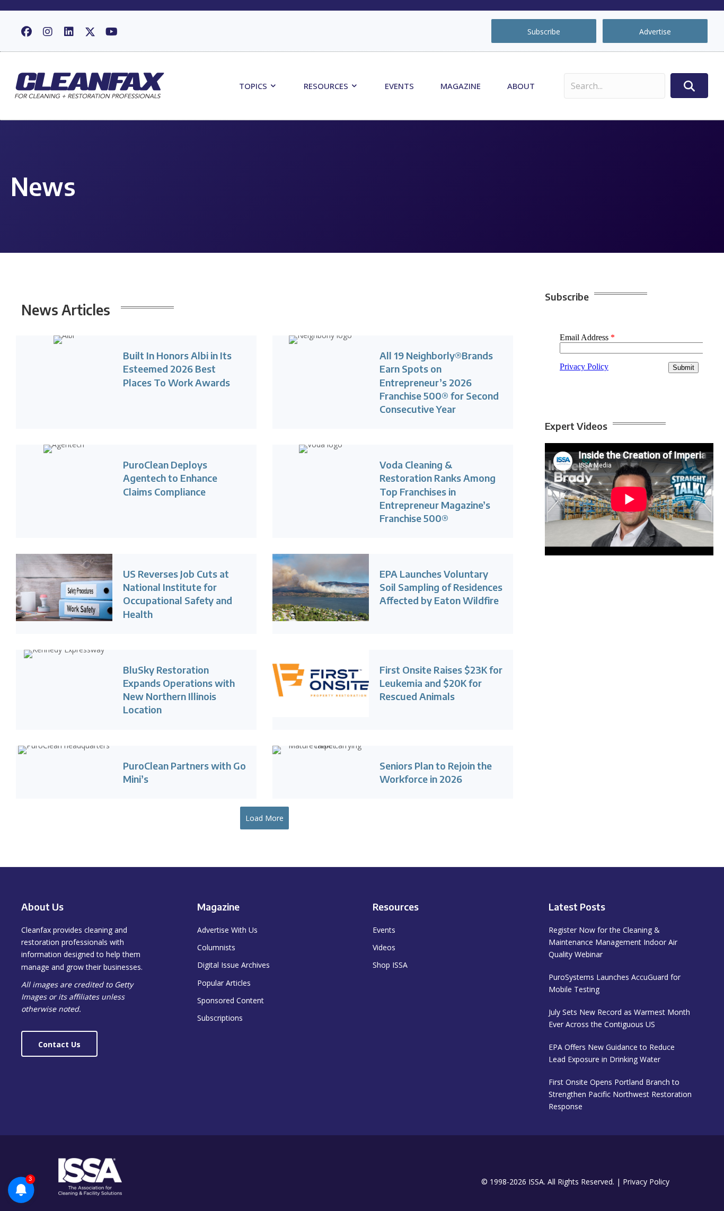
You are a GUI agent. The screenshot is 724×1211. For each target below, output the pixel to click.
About (521, 86)
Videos (384, 947)
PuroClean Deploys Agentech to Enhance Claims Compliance (170, 477)
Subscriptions (220, 1018)
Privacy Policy (646, 1182)
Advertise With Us (227, 930)
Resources (327, 86)
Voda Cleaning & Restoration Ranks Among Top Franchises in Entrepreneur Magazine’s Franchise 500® (437, 491)
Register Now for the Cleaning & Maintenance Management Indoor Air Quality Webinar (613, 942)
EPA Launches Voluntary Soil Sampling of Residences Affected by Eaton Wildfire (440, 587)
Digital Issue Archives (233, 965)
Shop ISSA (390, 965)
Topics (254, 86)
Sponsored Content (230, 1000)
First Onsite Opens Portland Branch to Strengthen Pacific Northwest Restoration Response (620, 1094)
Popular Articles (224, 983)
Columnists (216, 947)
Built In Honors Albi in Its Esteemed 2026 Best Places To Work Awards (177, 368)
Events (399, 86)
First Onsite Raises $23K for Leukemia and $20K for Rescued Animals (440, 683)
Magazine (460, 86)
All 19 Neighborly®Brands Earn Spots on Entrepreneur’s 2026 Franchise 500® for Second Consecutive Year (439, 382)
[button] (26, 32)
